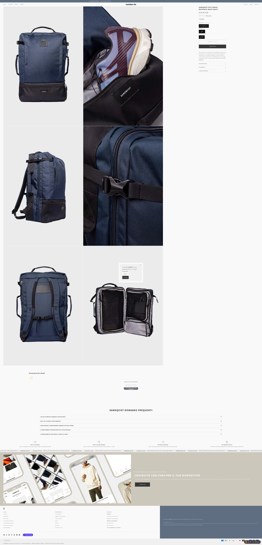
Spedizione (5, 516)
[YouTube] (19, 535)
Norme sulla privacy (186, 525)
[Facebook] (4, 535)
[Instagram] (11, 535)
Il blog (56, 521)
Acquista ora (212, 46)
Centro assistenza (7, 527)
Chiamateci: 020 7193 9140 (112, 516)
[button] (10, 4)
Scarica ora (142, 484)
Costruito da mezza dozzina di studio (54, 543)
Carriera (56, 523)
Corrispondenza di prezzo (8, 523)
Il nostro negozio (203, 71)
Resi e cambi (5, 518)
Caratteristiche (203, 63)
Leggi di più (201, 59)
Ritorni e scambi (110, 525)
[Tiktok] (6, 535)
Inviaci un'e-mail (110, 523)
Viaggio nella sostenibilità (60, 516)
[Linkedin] (16, 535)
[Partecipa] (257, 522)
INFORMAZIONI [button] (58, 512)
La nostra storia (58, 514)
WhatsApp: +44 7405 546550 (112, 518)
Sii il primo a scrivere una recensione (131, 388)
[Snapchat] (14, 535)
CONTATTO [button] (109, 512)
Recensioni (57, 525)
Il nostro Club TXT (58, 518)
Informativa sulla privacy (8, 525)
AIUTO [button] (4, 512)
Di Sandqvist (202, 67)
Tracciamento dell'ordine (8, 521)
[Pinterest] (9, 535)
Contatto (5, 514)
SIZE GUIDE (202, 19)
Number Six (7, 543)
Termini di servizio (194, 525)
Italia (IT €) (7, 540)
